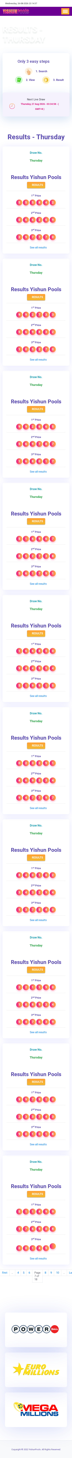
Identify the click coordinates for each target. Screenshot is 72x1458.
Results (37, 185)
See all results (38, 247)
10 (57, 1272)
